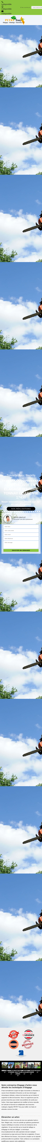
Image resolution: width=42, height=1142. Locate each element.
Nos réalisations (21, 509)
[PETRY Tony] (13, 20)
